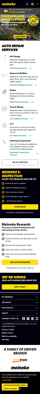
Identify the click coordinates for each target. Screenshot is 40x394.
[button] (20, 388)
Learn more (6, 380)
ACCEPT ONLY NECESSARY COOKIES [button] (15, 385)
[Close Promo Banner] (37, 11)
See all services (20, 162)
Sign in (30, 268)
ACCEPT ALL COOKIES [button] (10, 388)
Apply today (20, 287)
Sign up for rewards (20, 262)
